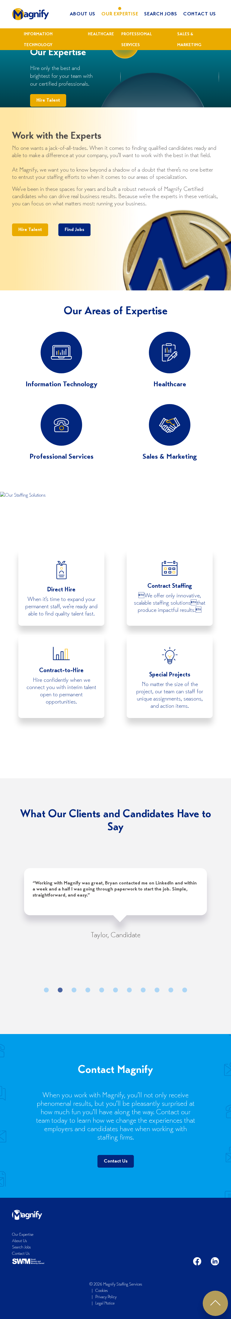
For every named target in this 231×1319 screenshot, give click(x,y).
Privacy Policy (106, 1297)
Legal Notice (105, 1304)
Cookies (101, 1291)
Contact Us (199, 14)
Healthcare (101, 34)
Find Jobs (74, 229)
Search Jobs (160, 14)
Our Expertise (119, 14)
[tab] (46, 990)
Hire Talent (48, 100)
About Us (83, 14)
